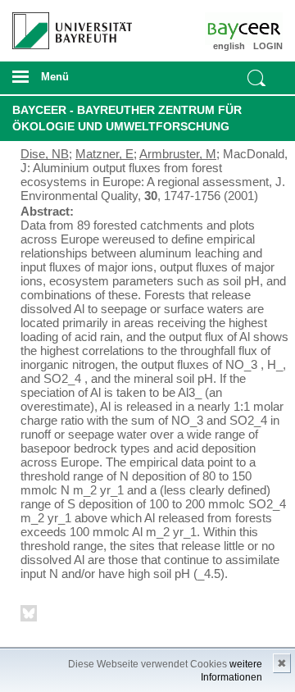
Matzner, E (104, 154)
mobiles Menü (65, 82)
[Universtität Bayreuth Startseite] (66, 24)
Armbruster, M (177, 154)
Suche (256, 78)
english (229, 46)
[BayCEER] (260, 28)
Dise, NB (44, 154)
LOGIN (268, 46)
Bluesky (29, 616)
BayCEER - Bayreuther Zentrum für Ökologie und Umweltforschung (127, 118)
